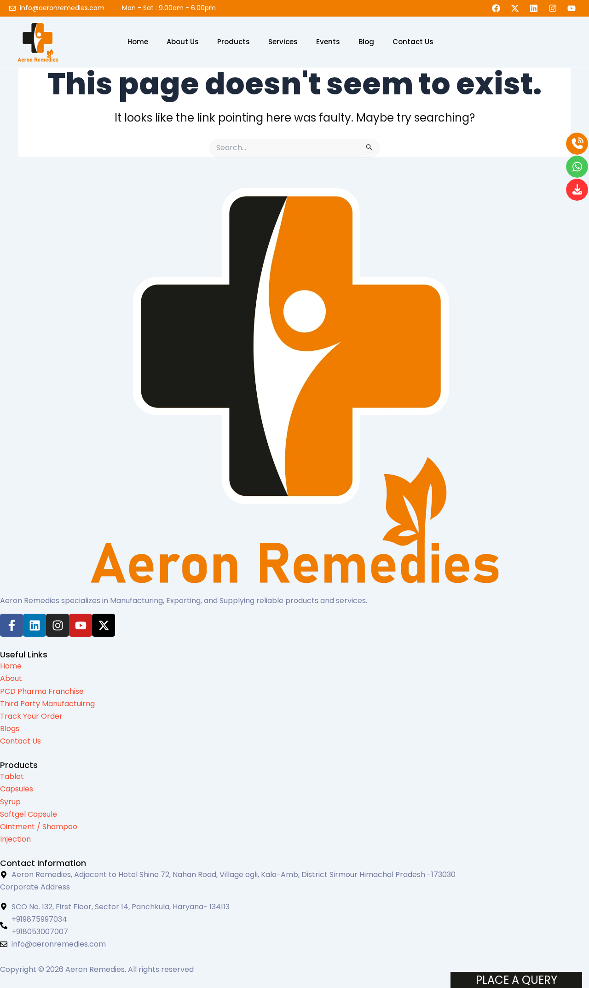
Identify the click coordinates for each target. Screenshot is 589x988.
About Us (183, 42)
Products (233, 42)
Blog (366, 42)
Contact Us (413, 42)
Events (328, 42)
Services (283, 42)
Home (137, 42)
